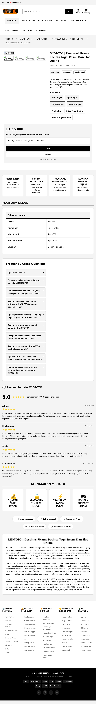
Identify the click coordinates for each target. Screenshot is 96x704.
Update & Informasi (11, 631)
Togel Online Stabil (49, 623)
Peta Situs (69, 676)
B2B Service (66, 624)
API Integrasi (66, 650)
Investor (64, 643)
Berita (7, 634)
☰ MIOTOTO (11, 21)
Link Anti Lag (47, 640)
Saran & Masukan (29, 650)
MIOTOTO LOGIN (28, 21)
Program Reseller (67, 639)
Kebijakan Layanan (30, 628)
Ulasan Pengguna (29, 646)
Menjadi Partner (67, 621)
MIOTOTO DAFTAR (45, 21)
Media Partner (66, 635)
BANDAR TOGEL (24, 39)
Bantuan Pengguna (30, 632)
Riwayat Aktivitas (29, 624)
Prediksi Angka (47, 644)
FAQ (25, 639)
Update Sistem (85, 639)
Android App (85, 624)
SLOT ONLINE (27, 30)
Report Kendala (86, 650)
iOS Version (84, 628)
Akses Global (40, 141)
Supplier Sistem (67, 646)
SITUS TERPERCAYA (12, 30)
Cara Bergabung (29, 617)
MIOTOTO (9, 39)
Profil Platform (9, 617)
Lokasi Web (8, 645)
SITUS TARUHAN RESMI (78, 21)
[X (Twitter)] (51, 692)
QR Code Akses (86, 646)
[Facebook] (39, 692)
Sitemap (7, 653)
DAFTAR (48, 155)
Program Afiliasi (67, 617)
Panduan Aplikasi (86, 643)
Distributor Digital (67, 632)
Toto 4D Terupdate (49, 648)
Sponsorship (66, 628)
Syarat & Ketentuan (11, 642)
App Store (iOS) (86, 617)
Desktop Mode (85, 635)
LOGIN (48, 148)
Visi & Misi (8, 621)
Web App (84, 632)
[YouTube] (57, 692)
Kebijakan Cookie (57, 676)
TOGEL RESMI (41, 30)
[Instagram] (45, 692)
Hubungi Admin (29, 643)
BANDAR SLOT (43, 39)
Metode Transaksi (29, 621)
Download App (85, 621)
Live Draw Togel (48, 637)
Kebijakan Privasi (10, 638)
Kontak (7, 649)
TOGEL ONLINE (60, 21)
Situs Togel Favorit (49, 651)
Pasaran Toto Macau (49, 633)
